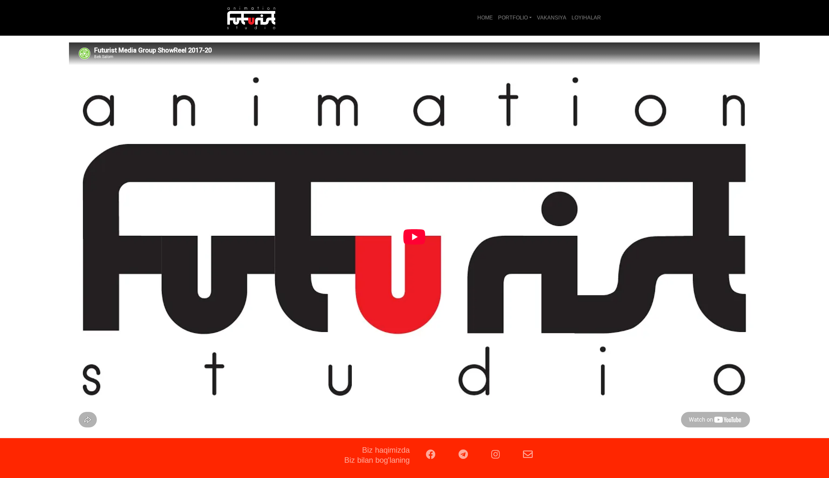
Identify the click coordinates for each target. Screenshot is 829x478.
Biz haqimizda (386, 450)
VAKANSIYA (551, 17)
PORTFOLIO (513, 17)
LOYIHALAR (586, 17)
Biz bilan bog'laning (377, 460)
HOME (485, 17)
